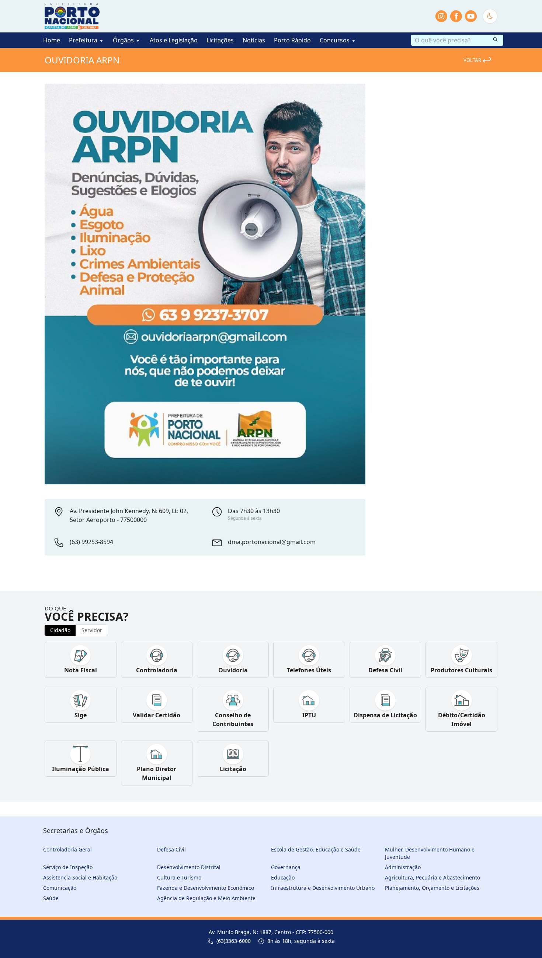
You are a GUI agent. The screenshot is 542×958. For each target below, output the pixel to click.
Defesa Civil (171, 849)
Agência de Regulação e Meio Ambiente (206, 898)
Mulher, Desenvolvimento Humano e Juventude (430, 853)
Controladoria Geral (67, 849)
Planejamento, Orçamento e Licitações (432, 887)
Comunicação (59, 887)
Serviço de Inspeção (68, 867)
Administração (403, 867)
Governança (285, 867)
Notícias (254, 40)
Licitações (220, 40)
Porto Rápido (292, 40)
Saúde (51, 898)
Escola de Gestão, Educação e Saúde (316, 849)
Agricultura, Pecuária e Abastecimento (432, 877)
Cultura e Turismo (179, 877)
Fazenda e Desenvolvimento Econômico (205, 887)
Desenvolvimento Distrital (188, 867)
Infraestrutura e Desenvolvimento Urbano (323, 887)
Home (51, 40)
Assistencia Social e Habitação (80, 877)
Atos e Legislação (174, 40)
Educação (283, 877)
